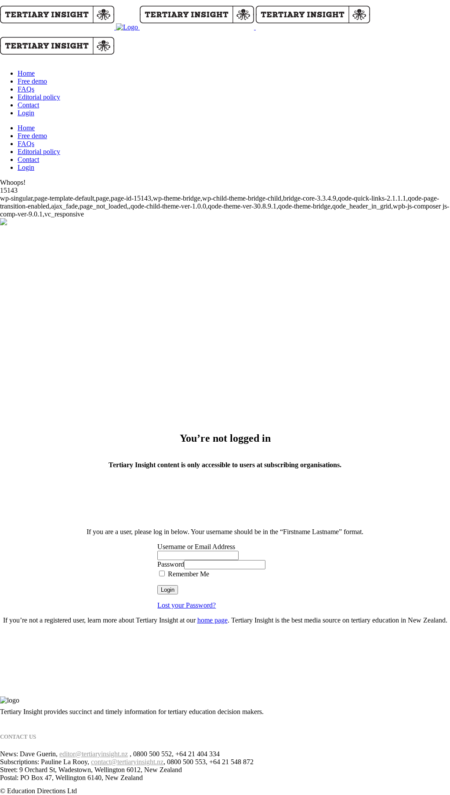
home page (212, 620)
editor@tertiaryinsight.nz (93, 754)
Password (170, 564)
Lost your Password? (186, 605)
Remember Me (187, 574)
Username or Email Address (196, 546)
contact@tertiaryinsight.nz (127, 762)
